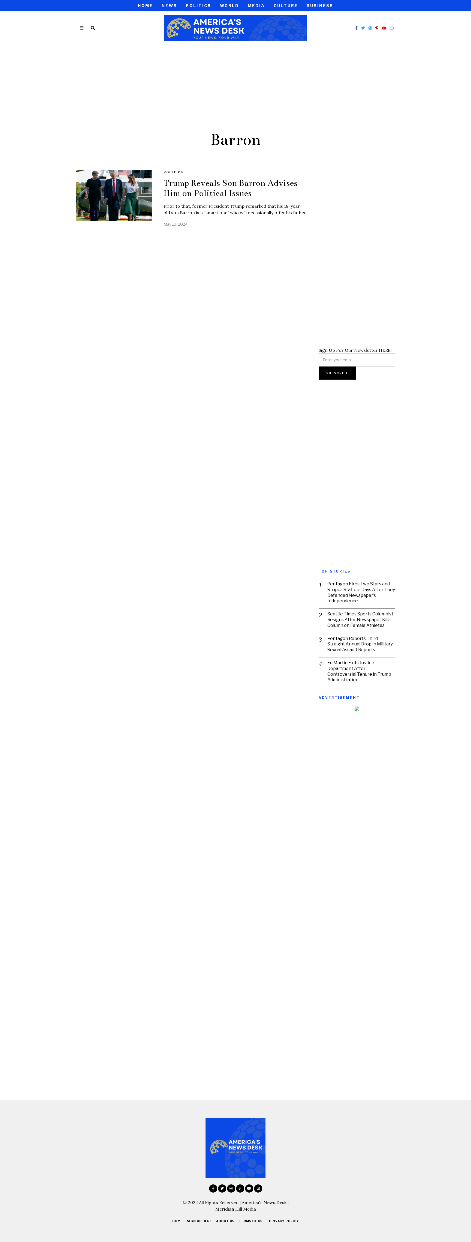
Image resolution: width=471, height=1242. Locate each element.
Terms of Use (252, 1221)
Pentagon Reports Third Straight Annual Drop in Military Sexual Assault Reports (360, 644)
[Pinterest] (377, 28)
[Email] (391, 28)
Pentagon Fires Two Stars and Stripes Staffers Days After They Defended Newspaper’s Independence (361, 592)
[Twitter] (363, 28)
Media (256, 5)
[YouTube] (384, 28)
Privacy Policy (284, 1221)
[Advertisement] (235, 85)
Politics (198, 5)
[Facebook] (356, 28)
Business (320, 5)
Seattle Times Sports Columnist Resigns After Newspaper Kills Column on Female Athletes (360, 619)
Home (145, 5)
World (229, 5)
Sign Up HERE (199, 1221)
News (169, 5)
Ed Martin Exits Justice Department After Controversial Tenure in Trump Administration (359, 671)
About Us (225, 1221)
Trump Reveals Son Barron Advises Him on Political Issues (230, 188)
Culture (286, 5)
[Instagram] (370, 28)
